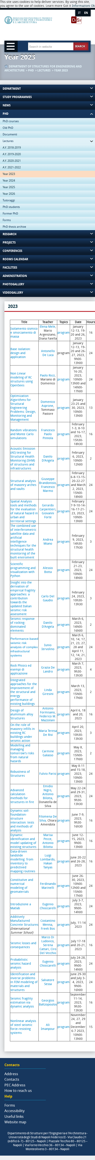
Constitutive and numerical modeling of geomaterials (21, 886)
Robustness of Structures (20, 774)
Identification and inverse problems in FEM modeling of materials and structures (24, 982)
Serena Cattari (46, 947)
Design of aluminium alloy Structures (21, 714)
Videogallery (13, 292)
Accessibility (14, 1111)
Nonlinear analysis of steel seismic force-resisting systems (23, 1027)
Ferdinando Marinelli (48, 886)
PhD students (11, 207)
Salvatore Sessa (47, 982)
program (63, 333)
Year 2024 (9, 180)
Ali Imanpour (48, 1027)
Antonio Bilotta (47, 796)
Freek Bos (48, 929)
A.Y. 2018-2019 (12, 147)
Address (11, 1074)
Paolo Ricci (47, 375)
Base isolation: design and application (20, 353)
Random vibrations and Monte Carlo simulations (23, 434)
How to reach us (18, 1090)
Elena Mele (47, 327)
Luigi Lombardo (47, 857)
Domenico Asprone (48, 404)
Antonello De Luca (48, 353)
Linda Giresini (47, 692)
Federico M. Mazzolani (48, 718)
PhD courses (11, 121)
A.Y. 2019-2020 (12, 154)
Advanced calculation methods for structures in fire (22, 796)
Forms (7, 220)
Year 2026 (9, 193)
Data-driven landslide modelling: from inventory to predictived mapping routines (22, 861)
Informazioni (81, 6)
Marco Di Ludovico (47, 939)
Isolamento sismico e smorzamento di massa (24, 332)
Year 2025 (9, 187)
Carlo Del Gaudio (47, 598)
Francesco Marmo (48, 489)
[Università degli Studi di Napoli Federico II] (43, 27)
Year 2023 (61, 70)
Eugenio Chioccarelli (48, 906)
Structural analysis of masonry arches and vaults (23, 485)
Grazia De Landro (48, 669)
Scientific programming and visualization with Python (23, 570)
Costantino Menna (47, 923)
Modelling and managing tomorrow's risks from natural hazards (22, 753)
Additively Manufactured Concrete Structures (24, 921)
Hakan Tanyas (47, 865)
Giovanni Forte (48, 515)
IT (79, 13)
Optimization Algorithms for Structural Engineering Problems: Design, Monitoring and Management (23, 408)
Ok (93, 6)
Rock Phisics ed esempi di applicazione (20, 669)
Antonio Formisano (47, 710)
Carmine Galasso (48, 753)
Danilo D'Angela (48, 458)
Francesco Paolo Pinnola (48, 434)
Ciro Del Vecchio (48, 951)
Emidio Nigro (48, 788)
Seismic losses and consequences (23, 945)
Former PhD (10, 213)
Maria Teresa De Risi (48, 733)
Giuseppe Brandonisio (47, 481)
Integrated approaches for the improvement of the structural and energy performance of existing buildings (23, 692)
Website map (15, 1122)
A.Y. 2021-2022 (12, 167)
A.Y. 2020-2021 (12, 160)
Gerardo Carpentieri (47, 507)
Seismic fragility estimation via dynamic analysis (22, 1002)
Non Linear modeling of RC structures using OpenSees (21, 379)
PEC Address (14, 1085)
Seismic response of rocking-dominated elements (22, 625)
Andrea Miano (48, 541)
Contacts (11, 1079)
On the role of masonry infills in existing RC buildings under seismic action (22, 733)
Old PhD (8, 127)
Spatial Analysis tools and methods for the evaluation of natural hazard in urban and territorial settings (24, 511)
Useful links (14, 1116)
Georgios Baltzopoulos (48, 1002)
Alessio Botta (48, 570)
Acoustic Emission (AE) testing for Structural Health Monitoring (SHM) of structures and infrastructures (22, 458)
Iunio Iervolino (48, 647)
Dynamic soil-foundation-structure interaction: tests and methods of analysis (22, 820)
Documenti (10, 134)
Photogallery (13, 284)
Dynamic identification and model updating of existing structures (23, 841)
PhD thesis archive (14, 226)
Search (80, 46)
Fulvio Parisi (47, 774)
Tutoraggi (9, 200)
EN (86, 13)
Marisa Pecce (48, 837)
